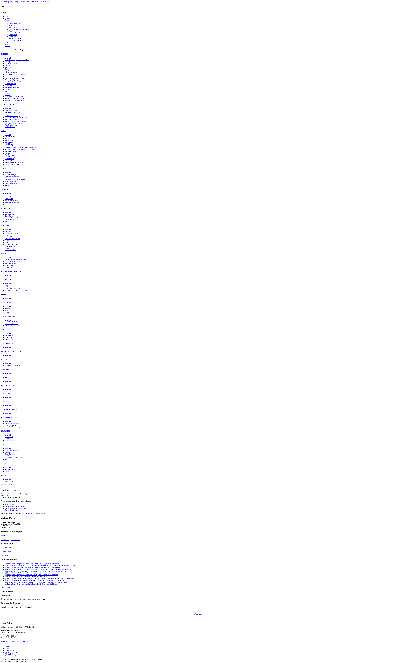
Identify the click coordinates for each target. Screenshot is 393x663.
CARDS (4, 377)
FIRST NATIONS (7, 104)
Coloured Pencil (10, 440)
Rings (7, 240)
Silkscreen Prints (10, 263)
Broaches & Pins (10, 246)
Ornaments (8, 160)
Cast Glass (8, 456)
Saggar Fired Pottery (11, 181)
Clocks (7, 312)
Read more (4, 556)
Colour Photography (11, 425)
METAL (4, 475)
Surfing (7, 65)
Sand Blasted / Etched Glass (14, 458)
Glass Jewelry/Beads (11, 450)
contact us (29, 513)
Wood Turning (9, 140)
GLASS (3, 444)
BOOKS (4, 401)
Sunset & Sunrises (11, 73)
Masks (7, 138)
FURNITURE (6, 302)
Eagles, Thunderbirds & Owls (14, 78)
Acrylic (7, 204)
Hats (6, 285)
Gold (6, 242)
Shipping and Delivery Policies (15, 506)
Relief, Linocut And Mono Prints (15, 260)
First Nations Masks (11, 110)
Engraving (8, 471)
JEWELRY (5, 225)
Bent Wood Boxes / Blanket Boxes (16, 117)
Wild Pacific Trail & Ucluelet (14, 100)
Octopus (7, 95)
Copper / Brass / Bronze (12, 239)
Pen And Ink (9, 437)
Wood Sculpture (10, 137)
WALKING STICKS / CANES (11, 351)
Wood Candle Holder (12, 322)
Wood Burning (10, 157)
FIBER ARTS (6, 279)
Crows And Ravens (11, 80)
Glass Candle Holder (11, 324)
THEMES (4, 54)
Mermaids (8, 67)
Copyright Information (12, 510)
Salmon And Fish (10, 84)
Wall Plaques (9, 144)
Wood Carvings (10, 214)
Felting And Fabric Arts (12, 289)
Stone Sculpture (10, 469)
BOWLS (4, 330)
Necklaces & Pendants (12, 233)
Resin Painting (9, 199)
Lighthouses (9, 71)
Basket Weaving (10, 127)
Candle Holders (10, 155)
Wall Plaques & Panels (12, 112)
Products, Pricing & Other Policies (16, 508)
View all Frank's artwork (9, 587)
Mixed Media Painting (12, 200)
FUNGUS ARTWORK (9, 409)
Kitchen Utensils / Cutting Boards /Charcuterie (20, 149)
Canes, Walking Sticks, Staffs (14, 164)
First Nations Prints (11, 125)
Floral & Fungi (10, 89)
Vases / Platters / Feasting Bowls (15, 121)
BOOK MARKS (6, 393)
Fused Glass (9, 452)
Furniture (8, 153)
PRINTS (4, 254)
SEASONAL (5, 359)
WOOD (3, 131)
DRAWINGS (5, 431)
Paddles (7, 114)
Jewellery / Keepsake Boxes (14, 146)
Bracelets (8, 235)
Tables (7, 310)
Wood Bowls (9, 142)
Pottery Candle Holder (12, 325)
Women (7, 93)
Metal (7, 221)
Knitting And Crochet (12, 287)
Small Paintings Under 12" (13, 202)
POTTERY (5, 168)
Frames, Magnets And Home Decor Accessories (20, 148)
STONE (3, 464)
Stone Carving (9, 216)
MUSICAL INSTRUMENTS (11, 271)
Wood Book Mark (11, 151)
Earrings (7, 231)
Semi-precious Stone (11, 244)
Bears (7, 69)
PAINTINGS (5, 189)
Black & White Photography (14, 427)
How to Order (9, 504)
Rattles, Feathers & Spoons (13, 123)
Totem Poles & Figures (12, 119)
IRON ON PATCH (7, 343)
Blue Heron (8, 85)
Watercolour (9, 197)
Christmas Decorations (12, 365)
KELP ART (5, 369)
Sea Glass (8, 459)
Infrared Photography (12, 423)
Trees (6, 91)
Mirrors (7, 308)
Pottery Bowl (9, 339)
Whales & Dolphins (11, 63)
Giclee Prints (9, 267)
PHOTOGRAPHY (7, 417)
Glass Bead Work (10, 250)
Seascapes (8, 62)
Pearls (7, 248)
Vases (7, 185)
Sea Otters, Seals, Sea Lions (14, 82)
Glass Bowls (9, 454)
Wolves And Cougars (12, 87)
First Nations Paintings (12, 116)
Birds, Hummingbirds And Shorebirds (17, 60)
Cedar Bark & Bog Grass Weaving (16, 290)
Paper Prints (9, 265)
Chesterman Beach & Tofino (14, 97)
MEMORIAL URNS (8, 385)
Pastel (7, 439)
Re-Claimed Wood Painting (14, 162)
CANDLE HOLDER (8, 316)
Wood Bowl (9, 335)
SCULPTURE (6, 208)
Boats (7, 76)
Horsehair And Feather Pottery (15, 180)
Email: (3, 607)
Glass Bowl (8, 337)
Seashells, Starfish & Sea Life (14, 98)
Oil (6, 195)
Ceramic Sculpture (11, 174)
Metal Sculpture (10, 481)
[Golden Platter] (6, 484)
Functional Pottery (11, 183)
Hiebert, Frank (6, 552)
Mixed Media (9, 220)
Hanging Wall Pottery (12, 176)
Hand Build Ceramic (11, 218)
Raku (6, 178)
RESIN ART (5, 294)
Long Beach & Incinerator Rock (15, 74)
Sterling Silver (9, 237)
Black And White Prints (12, 261)
